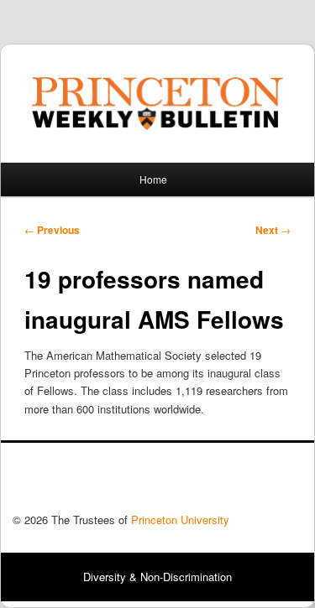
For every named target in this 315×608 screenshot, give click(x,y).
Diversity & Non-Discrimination (157, 577)
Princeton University (240, 482)
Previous (52, 229)
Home (153, 179)
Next (273, 229)
